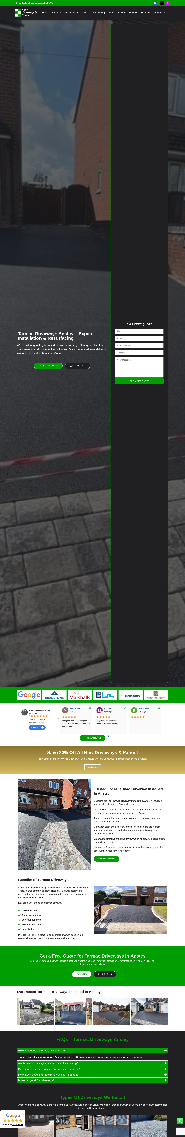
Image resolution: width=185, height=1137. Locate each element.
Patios (85, 12)
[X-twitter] (162, 3)
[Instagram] (168, 3)
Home (45, 12)
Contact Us (159, 12)
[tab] (92, 1050)
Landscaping (98, 12)
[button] (13, 1119)
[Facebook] (155, 3)
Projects (133, 12)
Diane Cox (142, 708)
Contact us (99, 847)
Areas (112, 12)
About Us (56, 12)
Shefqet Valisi (75, 708)
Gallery (121, 12)
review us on (36, 727)
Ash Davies (109, 708)
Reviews (145, 12)
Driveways (70, 12)
